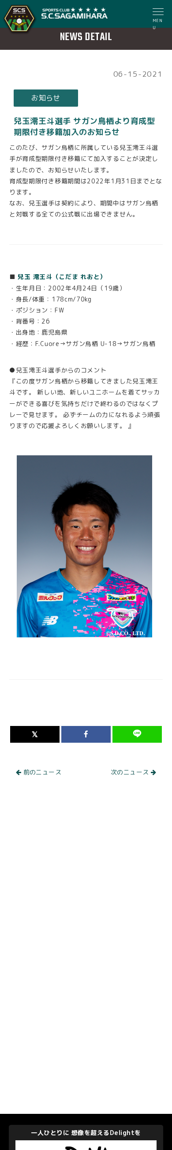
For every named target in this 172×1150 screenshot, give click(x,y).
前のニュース (41, 772)
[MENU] (159, 12)
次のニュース (131, 772)
